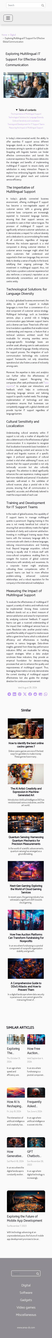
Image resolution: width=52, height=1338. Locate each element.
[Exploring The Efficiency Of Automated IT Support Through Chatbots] (16, 1039)
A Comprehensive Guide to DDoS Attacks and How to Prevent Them (26, 986)
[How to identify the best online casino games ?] (26, 728)
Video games (26, 1307)
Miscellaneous (26, 1315)
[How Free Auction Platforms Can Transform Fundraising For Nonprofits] (26, 920)
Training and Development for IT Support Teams (26, 124)
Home (4, 34)
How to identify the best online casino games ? (26, 745)
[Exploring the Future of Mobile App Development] (26, 1201)
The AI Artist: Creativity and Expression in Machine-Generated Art (26, 792)
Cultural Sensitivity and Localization (26, 120)
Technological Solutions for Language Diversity (26, 117)
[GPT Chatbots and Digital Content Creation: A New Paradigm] (36, 1142)
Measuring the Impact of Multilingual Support (26, 127)
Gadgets (26, 1300)
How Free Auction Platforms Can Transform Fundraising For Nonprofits (26, 937)
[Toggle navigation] (8, 18)
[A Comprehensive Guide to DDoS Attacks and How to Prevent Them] (26, 968)
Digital (13, 34)
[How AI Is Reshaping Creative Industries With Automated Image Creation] (16, 1092)
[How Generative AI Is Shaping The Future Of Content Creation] (16, 1142)
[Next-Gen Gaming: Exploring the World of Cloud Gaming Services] (26, 871)
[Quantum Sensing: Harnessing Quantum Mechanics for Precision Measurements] (26, 822)
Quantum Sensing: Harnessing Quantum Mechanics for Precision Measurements (26, 840)
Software (26, 1293)
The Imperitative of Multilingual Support (26, 114)
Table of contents (27, 110)
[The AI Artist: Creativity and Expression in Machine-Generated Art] (26, 774)
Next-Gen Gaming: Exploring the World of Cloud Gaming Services (26, 889)
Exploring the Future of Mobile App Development (24, 1219)
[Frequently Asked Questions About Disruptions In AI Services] (36, 1092)
